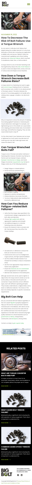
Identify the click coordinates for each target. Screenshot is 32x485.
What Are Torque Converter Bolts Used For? (13, 374)
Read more (4, 386)
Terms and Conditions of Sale (12, 483)
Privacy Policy (20, 481)
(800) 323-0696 (23, 472)
